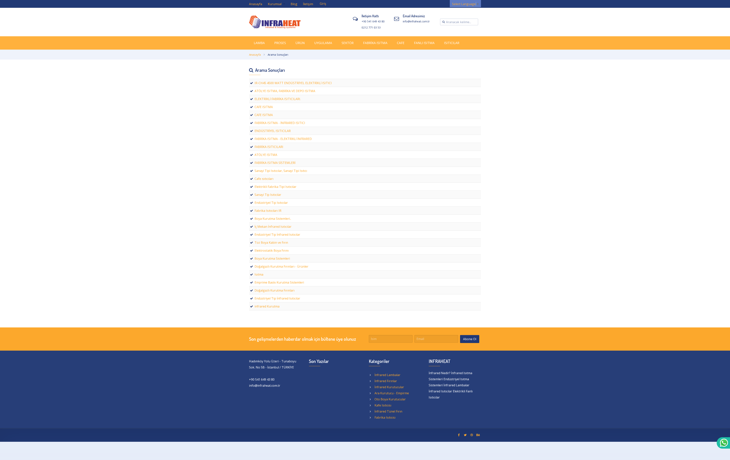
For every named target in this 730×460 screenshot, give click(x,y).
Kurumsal (275, 4)
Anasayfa (255, 4)
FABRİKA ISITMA (375, 43)
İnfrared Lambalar (387, 375)
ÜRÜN (300, 43)
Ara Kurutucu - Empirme (392, 393)
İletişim (308, 4)
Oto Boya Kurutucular (390, 399)
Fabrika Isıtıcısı (385, 417)
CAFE (401, 43)
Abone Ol (469, 339)
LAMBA (259, 43)
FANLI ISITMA (424, 43)
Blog (294, 4)
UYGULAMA (323, 43)
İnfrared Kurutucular (389, 387)
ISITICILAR (451, 43)
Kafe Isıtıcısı (383, 405)
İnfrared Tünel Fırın (388, 411)
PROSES (280, 43)
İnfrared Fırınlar (386, 381)
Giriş (323, 4)
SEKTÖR (348, 43)
